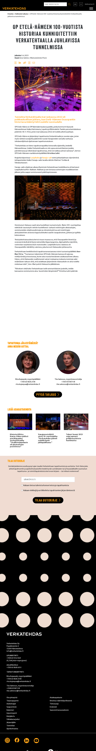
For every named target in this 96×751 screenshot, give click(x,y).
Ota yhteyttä (12, 697)
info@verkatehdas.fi (15, 651)
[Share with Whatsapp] (29, 63)
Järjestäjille (11, 722)
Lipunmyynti (12, 713)
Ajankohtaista (12, 729)
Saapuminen (12, 707)
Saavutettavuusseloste (59, 710)
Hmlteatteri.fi (89, 4)
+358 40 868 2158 (14, 679)
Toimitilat (11, 726)
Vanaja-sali (47, 158)
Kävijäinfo (11, 716)
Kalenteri (10, 710)
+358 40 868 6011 (14, 667)
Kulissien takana (21, 14)
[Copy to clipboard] (25, 63)
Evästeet (53, 707)
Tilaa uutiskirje (46, 500)
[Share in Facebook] (15, 63)
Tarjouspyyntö (12, 701)
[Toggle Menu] (91, 8)
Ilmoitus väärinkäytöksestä (61, 701)
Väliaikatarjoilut (13, 719)
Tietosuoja (54, 704)
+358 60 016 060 (14, 658)
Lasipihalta (35, 158)
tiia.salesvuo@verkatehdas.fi (18, 691)
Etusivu (10, 14)
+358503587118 (13, 688)
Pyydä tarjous (46, 395)
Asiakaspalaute (56, 697)
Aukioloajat (11, 704)
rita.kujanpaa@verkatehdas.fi (19, 681)
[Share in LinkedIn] (19, 63)
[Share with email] (33, 63)
